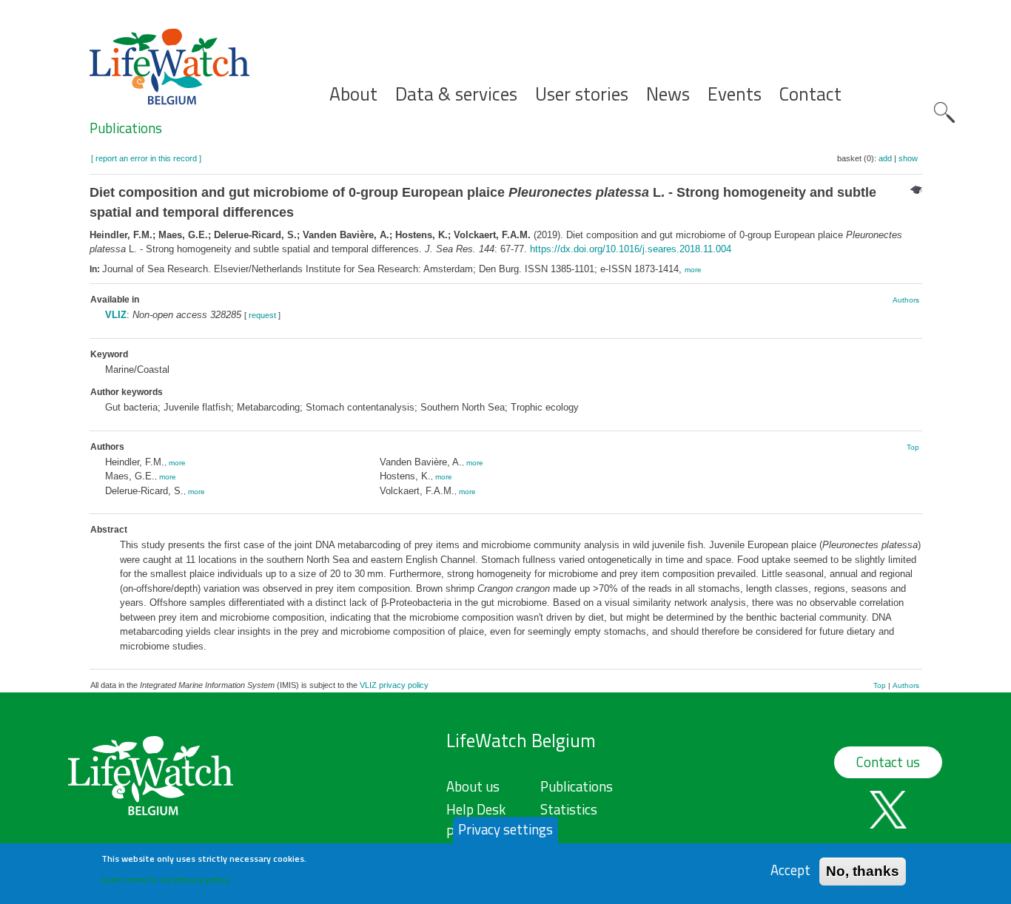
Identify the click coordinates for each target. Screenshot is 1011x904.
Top (913, 447)
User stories (581, 94)
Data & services (456, 94)
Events (735, 94)
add (885, 158)
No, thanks (862, 870)
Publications (126, 128)
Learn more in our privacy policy (165, 878)
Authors (906, 300)
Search (944, 112)
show (908, 158)
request (262, 315)
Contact (810, 94)
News (668, 94)
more (693, 270)
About (353, 94)
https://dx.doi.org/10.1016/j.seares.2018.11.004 (630, 248)
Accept (790, 870)
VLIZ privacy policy (394, 685)
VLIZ (116, 314)
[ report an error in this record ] (146, 158)
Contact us (888, 762)
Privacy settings (505, 829)
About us (473, 786)
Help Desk (476, 809)
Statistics (568, 809)
